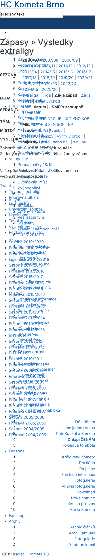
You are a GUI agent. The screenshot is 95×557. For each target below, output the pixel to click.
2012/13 (83, 66)
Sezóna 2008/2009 (26, 382)
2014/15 (47, 72)
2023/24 (68, 83)
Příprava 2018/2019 (27, 253)
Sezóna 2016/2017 (26, 277)
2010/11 (48, 66)
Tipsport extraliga (25, 191)
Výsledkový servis (25, 226)
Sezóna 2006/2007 (26, 405)
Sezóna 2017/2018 (26, 265)
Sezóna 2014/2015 (26, 300)
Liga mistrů (19, 203)
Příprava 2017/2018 (27, 271)
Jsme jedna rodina (78, 427)
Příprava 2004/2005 (27, 434)
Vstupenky (18, 158)
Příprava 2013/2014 (27, 318)
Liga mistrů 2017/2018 (29, 259)
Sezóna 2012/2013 (26, 323)
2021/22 (30, 83)
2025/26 (50, 89)
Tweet (5, 185)
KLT (68, 118)
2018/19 (47, 77)
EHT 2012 (18, 335)
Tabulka (16, 220)
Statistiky (26, 223)
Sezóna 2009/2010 (26, 370)
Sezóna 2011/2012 (25, 341)
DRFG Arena (20, 106)
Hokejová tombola (78, 445)
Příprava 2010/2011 (26, 364)
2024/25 (30, 89)
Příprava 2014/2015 (27, 306)
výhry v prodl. (70, 136)
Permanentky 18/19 (35, 164)
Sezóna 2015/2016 (26, 288)
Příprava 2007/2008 (27, 399)
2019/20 (66, 77)
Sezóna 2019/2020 (26, 242)
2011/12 (65, 66)
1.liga (46, 95)
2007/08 (50, 60)
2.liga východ (47, 101)
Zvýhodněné (29, 188)
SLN (52, 124)
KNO (76, 118)
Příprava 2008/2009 (27, 388)
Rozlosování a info (25, 232)
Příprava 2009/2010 (27, 376)
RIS (44, 124)
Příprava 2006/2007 (27, 411)
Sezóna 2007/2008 (26, 393)
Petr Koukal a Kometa (75, 433)
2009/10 (30, 66)
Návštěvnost (20, 214)
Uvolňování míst (32, 182)
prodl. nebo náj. (55, 142)
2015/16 (66, 72)
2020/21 (84, 77)
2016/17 (84, 72)
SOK (61, 124)
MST (36, 124)
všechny (30, 118)
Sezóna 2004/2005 (26, 429)
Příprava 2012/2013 (27, 329)
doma (43, 130)
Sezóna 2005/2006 (26, 417)
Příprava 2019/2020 (27, 247)
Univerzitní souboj (25, 209)
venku (57, 130)
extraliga (30, 95)
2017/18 (29, 77)
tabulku (23, 148)
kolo (26, 107)
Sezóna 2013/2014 (26, 312)
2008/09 (70, 60)
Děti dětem (85, 421)
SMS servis (28, 334)
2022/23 (49, 83)
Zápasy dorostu (32, 351)
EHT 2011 (17, 353)
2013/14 (29, 72)
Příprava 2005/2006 (27, 423)
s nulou (79, 142)
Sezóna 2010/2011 (25, 358)
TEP (69, 124)
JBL (60, 118)
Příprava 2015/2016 (27, 294)
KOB (85, 118)
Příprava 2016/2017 (27, 282)
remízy (47, 136)
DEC (52, 118)
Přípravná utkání (24, 197)
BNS (42, 118)
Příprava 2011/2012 (26, 347)
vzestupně (31, 112)
